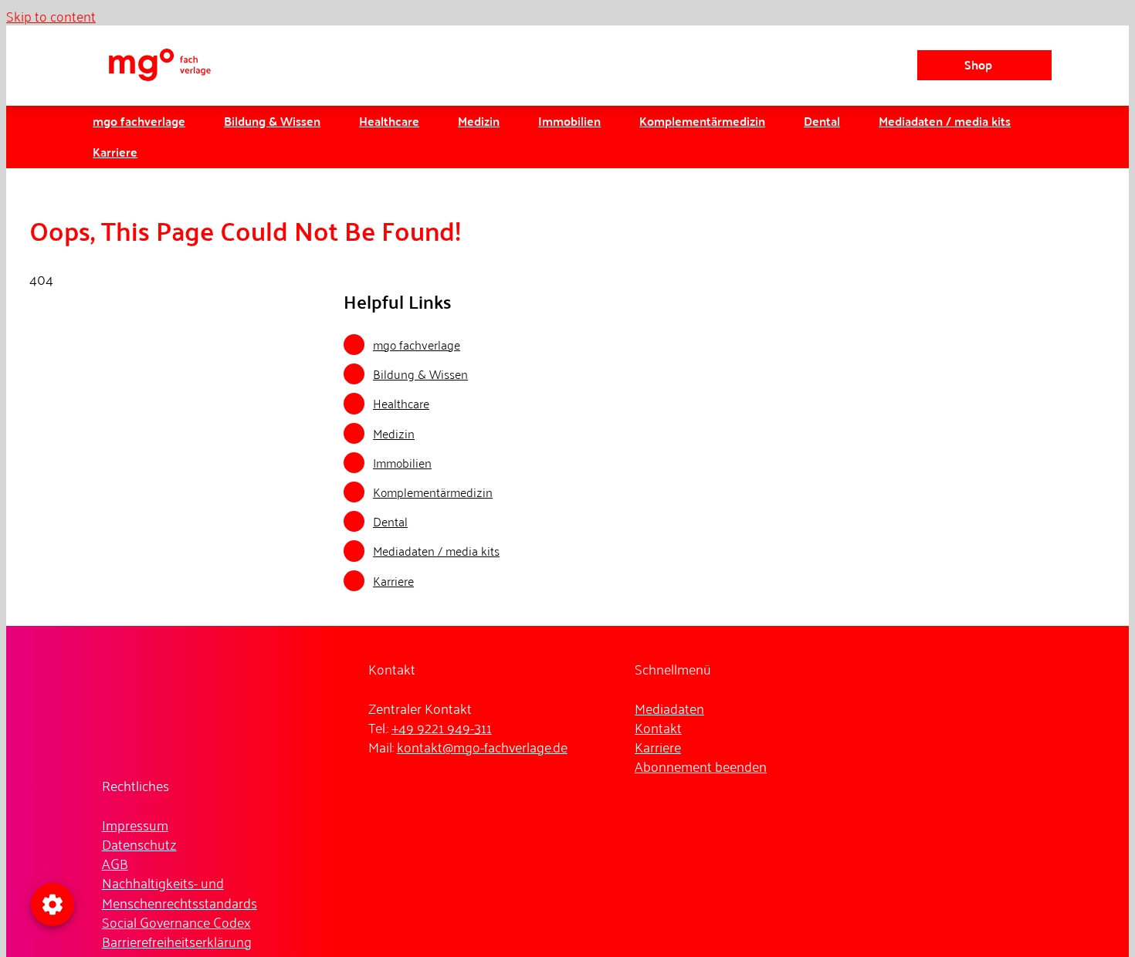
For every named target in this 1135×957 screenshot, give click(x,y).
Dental (390, 521)
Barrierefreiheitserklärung (177, 940)
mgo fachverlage (416, 344)
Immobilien (402, 462)
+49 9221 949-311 (441, 727)
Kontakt (658, 727)
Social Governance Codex (176, 921)
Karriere (393, 580)
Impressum (135, 824)
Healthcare (401, 403)
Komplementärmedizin (433, 491)
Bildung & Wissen (420, 373)
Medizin (394, 433)
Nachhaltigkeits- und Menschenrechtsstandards (179, 892)
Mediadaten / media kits (436, 550)
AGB (115, 862)
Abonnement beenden (701, 765)
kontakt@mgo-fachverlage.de (482, 746)
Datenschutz (139, 843)
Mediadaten (669, 707)
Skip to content (51, 15)
